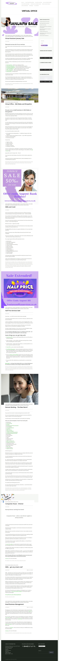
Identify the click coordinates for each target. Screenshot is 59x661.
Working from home (22, 560)
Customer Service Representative (12, 432)
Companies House (9, 560)
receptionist (7, 489)
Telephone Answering (17, 36)
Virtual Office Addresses (10, 66)
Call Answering (8, 71)
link (16, 258)
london (7, 596)
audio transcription (8, 624)
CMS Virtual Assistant (38, 2)
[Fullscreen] (51, 57)
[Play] (41, 57)
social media (29, 265)
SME (11, 162)
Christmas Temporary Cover (44, 31)
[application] (46, 55)
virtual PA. (30, 611)
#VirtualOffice (7, 594)
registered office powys (10, 161)
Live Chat (21, 35)
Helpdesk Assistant (9, 448)
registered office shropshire (18, 161)
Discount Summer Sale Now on (44, 35)
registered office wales (27, 161)
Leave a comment (30, 607)
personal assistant (9, 265)
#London (12, 594)
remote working (12, 489)
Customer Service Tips (43, 24)
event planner (16, 264)
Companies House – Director (14, 504)
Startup (13, 560)
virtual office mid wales (20, 162)
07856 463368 (8, 652)
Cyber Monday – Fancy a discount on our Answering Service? (45, 33)
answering (20, 618)
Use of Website (36, 5)
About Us (22, 2)
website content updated (13, 354)
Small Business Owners (23, 265)
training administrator (17, 266)
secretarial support (16, 265)
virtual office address (9, 544)
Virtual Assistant (25, 36)
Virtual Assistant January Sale (14, 38)
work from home (21, 490)
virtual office (7, 617)
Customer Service (10, 264)
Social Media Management (9, 36)
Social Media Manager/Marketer (11, 433)
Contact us (7, 558)
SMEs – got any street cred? (14, 567)
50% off (7, 366)
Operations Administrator (10, 442)
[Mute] (49, 57)
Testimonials (31, 5)
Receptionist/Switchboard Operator (12, 425)
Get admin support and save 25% (44, 21)
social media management (26, 83)
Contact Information (24, 5)
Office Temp (8, 446)
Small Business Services (27, 35)
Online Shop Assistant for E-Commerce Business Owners (45, 29)
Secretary (7, 424)
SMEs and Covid (10, 207)
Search (39, 650)
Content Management (16, 35)
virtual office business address (16, 591)
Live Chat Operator (9, 70)
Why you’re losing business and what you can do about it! (45, 27)
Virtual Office (30, 36)
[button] (46, 55)
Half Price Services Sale (27, 264)
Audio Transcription (8, 35)
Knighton (26, 367)
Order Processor (9, 429)
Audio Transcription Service (29, 2)
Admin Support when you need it (44, 23)
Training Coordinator (10, 431)
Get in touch (7, 363)
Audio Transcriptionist (10, 440)
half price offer (20, 264)
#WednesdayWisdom (17, 594)
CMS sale (8, 367)
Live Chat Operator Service (47, 2)
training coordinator (24, 266)
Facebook (11, 627)
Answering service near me (22, 366)
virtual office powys (28, 162)
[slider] (45, 81)
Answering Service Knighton (13, 366)
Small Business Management (14, 604)
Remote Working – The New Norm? (16, 407)
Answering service (9, 337)
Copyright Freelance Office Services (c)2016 (11, 659)
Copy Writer (8, 428)
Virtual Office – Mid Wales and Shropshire (18, 104)
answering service (9, 83)
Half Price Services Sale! (12, 310)
